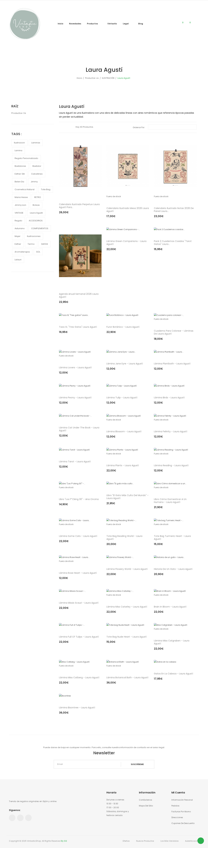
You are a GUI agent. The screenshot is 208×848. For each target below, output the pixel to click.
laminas (35, 142)
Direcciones (177, 817)
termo (31, 244)
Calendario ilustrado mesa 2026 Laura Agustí (127, 210)
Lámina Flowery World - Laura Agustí (127, 569)
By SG (64, 841)
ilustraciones (33, 236)
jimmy (34, 181)
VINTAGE (19, 212)
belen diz (19, 181)
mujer (17, 236)
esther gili (20, 173)
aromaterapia (22, 251)
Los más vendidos (170, 841)
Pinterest (20, 818)
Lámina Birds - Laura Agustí (169, 397)
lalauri (18, 259)
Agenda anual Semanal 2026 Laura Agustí (78, 295)
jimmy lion (20, 205)
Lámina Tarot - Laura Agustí (75, 461)
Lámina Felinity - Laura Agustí (170, 431)
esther (18, 244)
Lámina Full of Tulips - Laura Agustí (79, 636)
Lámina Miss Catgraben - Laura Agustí (171, 642)
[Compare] (174, 24)
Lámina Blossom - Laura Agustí (123, 431)
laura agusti (36, 212)
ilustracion (19, 142)
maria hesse (21, 197)
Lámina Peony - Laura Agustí (75, 397)
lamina (18, 150)
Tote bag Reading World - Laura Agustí (124, 537)
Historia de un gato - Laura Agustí (173, 569)
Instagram (28, 818)
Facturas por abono (181, 811)
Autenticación (192, 841)
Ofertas (126, 841)
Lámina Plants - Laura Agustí (122, 465)
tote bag (45, 189)
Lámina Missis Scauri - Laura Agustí (78, 602)
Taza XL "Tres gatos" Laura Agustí (78, 326)
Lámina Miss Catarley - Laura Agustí (126, 606)
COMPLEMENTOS (39, 228)
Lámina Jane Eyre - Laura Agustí (124, 363)
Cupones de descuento (183, 823)
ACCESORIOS (36, 220)
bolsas (36, 205)
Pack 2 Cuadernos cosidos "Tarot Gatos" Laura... (173, 243)
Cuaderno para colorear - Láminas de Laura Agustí (173, 332)
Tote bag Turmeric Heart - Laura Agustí (172, 537)
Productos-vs (18, 113)
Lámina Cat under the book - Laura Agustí (79, 429)
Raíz (14, 106)
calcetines (37, 173)
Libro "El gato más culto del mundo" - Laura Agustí (127, 497)
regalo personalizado (26, 158)
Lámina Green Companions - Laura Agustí (126, 243)
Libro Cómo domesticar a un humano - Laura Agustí (170, 501)
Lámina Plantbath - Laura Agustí (172, 363)
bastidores (20, 166)
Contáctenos (145, 799)
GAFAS (44, 244)
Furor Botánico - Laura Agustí (122, 326)
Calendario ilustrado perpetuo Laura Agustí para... (79, 206)
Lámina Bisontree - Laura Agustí (77, 707)
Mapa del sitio (146, 805)
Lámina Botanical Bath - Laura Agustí (127, 677)
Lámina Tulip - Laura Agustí (121, 397)
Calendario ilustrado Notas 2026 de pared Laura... (174, 210)
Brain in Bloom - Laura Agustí (170, 606)
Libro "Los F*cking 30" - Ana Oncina (79, 499)
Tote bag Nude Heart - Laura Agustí (126, 636)
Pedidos (175, 805)
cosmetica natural (24, 189)
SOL (38, 251)
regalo (18, 220)
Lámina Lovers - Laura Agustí (75, 367)
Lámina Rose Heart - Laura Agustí (78, 572)
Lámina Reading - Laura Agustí (171, 465)
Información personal (182, 799)
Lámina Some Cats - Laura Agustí (78, 536)
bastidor (36, 166)
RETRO (37, 197)
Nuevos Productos (145, 841)
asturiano (20, 228)
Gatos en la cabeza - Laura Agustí (173, 673)
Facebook (12, 818)
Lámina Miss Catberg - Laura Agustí (79, 677)
